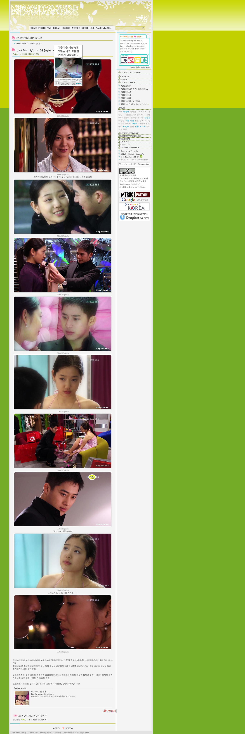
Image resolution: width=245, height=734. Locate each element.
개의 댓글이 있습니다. (37, 719)
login (138, 67)
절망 (132, 126)
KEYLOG (66, 28)
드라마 (21, 716)
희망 (132, 120)
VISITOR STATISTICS (129, 148)
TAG (49, 28)
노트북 (142, 126)
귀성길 (128, 123)
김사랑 (134, 117)
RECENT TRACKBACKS (130, 136)
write (148, 67)
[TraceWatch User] (134, 196)
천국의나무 (42, 716)
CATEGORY (125, 77)
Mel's (120, 117)
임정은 (147, 117)
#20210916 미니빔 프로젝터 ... (134, 89)
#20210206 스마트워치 (131, 101)
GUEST (84, 28)
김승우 (127, 117)
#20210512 (126, 92)
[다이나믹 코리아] (134, 210)
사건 (125, 129)
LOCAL (56, 28)
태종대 (126, 111)
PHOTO (42, 28)
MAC (120, 111)
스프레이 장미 (34, 43)
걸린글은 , (19, 719)
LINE (92, 28)
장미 (34, 716)
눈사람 (140, 117)
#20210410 (126, 95)
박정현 (121, 120)
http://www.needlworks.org (42, 694)
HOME (33, 28)
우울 (127, 120)
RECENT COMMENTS (129, 133)
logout (133, 67)
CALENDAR (125, 139)
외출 (137, 126)
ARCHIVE (124, 142)
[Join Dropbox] (134, 220)
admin (143, 67)
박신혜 (28, 716)
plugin (134, 123)
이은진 (121, 123)
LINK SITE (125, 145)
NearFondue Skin (103, 28)
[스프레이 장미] (38, 51)
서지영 (147, 120)
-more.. (138, 72)
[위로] (109, 712)
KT (146, 111)
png (148, 115)
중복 (141, 120)
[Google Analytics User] (134, 202)
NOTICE (76, 28)
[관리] (140, 36)
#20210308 (126, 98)
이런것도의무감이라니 (135, 115)
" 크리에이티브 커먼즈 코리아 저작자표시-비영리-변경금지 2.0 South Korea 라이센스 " (133, 181)
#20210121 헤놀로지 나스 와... (134, 104)
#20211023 (126, 86)
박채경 (133, 111)
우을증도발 (143, 123)
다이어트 (140, 111)
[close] (78, 84)
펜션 (137, 120)
